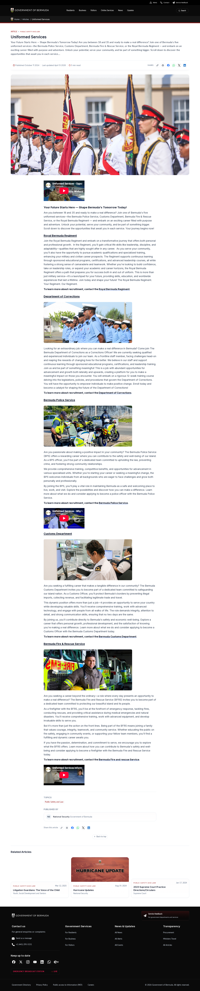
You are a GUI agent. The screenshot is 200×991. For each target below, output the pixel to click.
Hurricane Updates (83, 890)
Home (17, 19)
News (120, 10)
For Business (70, 939)
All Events (119, 945)
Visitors (93, 10)
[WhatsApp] (49, 962)
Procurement (168, 933)
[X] (21, 962)
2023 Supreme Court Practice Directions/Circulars (149, 888)
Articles (25, 19)
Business (82, 10)
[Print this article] (162, 65)
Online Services (107, 10)
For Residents (70, 933)
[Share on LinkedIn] (184, 65)
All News (118, 933)
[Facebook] (14, 962)
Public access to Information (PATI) (67, 985)
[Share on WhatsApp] (173, 65)
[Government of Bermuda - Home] (37, 10)
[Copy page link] (157, 65)
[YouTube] (35, 962)
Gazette (130, 10)
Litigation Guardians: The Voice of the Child (36, 890)
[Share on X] (179, 65)
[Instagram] (28, 962)
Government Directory (21, 985)
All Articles (167, 945)
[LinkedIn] (42, 962)
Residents (71, 10)
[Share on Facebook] (168, 65)
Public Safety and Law (54, 802)
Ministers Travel (169, 939)
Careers (91, 985)
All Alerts (118, 939)
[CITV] (56, 962)
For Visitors (69, 945)
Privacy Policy (42, 985)
